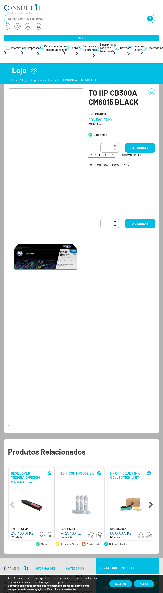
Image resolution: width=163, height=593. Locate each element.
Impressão (37, 80)
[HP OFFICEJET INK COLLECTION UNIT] (131, 505)
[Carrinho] (38, 26)
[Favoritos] (17, 26)
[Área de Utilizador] (28, 26)
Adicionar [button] (140, 148)
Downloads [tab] (131, 155)
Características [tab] (101, 155)
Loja (24, 80)
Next (151, 504)
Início (15, 80)
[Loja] (34, 70)
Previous (12, 504)
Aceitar (120, 583)
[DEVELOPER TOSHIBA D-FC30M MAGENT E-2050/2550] (32, 505)
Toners (52, 80)
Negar (144, 583)
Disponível (100, 134)
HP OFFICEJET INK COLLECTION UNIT (125, 475)
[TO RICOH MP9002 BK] (81, 505)
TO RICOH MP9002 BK (77, 473)
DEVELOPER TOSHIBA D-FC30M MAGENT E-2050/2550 (25, 477)
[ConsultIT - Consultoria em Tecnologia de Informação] (16, 572)
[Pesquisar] (150, 18)
